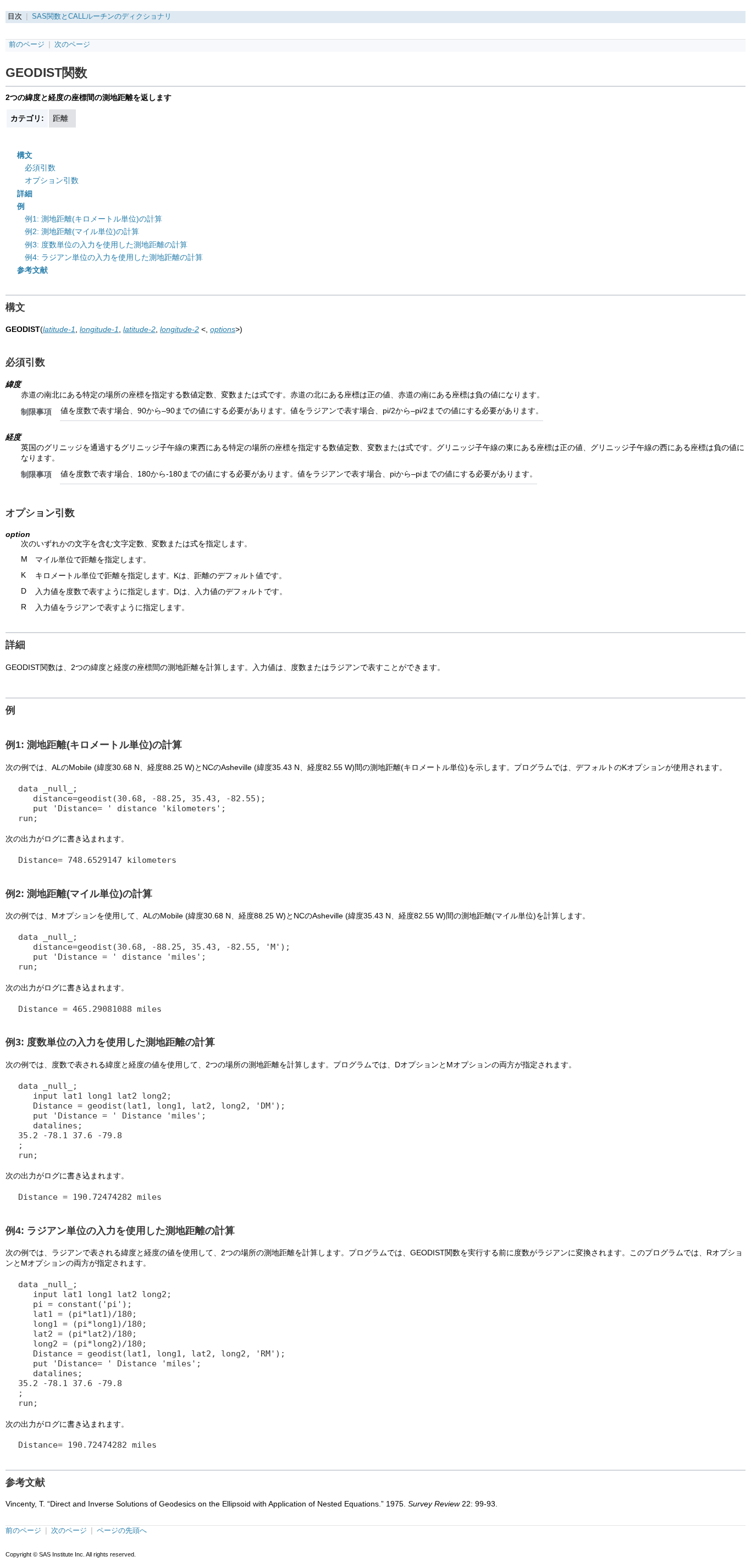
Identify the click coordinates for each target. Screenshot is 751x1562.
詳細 (24, 193)
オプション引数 (52, 180)
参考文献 (32, 269)
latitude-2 (139, 329)
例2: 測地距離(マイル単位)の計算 (82, 231)
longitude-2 (179, 329)
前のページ (27, 44)
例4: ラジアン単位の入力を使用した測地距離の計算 (114, 257)
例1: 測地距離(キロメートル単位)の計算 (93, 218)
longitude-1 (99, 329)
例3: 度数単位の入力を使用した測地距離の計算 (106, 244)
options (222, 329)
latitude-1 (59, 329)
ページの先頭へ (122, 1531)
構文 (24, 155)
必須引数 (40, 167)
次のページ (72, 44)
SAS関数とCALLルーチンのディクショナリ (102, 16)
